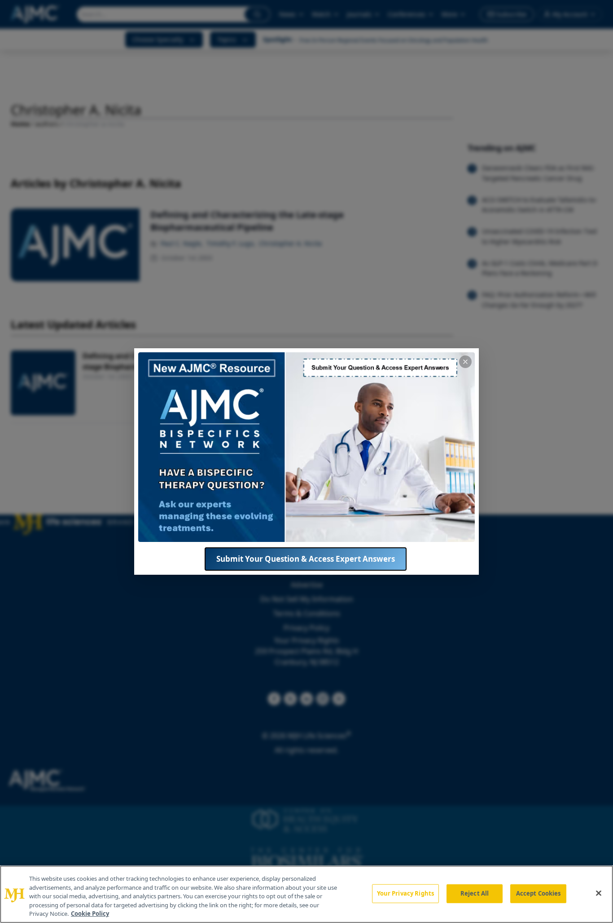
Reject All (474, 893)
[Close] (599, 893)
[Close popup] (465, 361)
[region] (306, 894)
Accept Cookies (538, 893)
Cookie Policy (90, 914)
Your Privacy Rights (405, 893)
